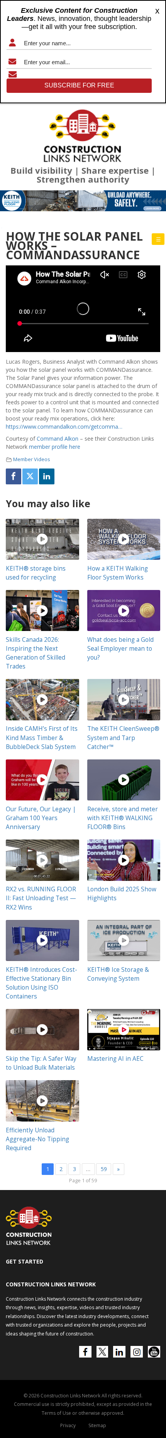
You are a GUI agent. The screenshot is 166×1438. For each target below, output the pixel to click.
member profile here (54, 446)
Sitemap (97, 1425)
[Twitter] (30, 476)
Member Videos (31, 459)
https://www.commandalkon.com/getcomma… (64, 426)
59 (104, 1169)
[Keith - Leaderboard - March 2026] (83, 200)
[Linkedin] (46, 476)
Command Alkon (57, 438)
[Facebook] (13, 476)
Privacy (68, 1425)
